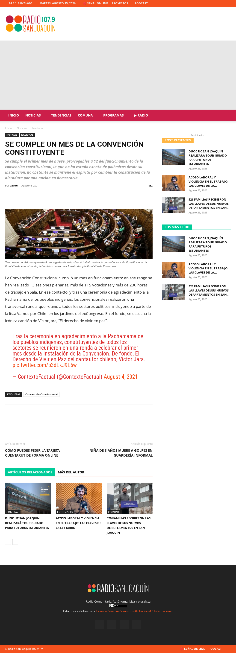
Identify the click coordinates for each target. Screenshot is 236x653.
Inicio (13, 115)
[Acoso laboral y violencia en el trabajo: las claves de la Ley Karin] (79, 498)
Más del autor (71, 472)
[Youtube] (227, 3)
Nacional (27, 134)
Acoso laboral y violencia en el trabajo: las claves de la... (208, 181)
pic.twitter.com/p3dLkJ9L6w (44, 365)
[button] (225, 116)
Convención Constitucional (41, 394)
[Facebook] (204, 3)
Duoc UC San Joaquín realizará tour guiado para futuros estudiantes (27, 523)
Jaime (14, 185)
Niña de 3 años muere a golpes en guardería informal (121, 453)
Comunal (12, 512)
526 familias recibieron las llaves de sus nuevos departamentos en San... (209, 203)
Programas (113, 115)
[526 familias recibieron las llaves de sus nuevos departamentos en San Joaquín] (130, 498)
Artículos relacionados (30, 472)
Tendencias (61, 115)
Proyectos (120, 3)
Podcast (141, 3)
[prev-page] (8, 542)
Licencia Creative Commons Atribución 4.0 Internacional (134, 611)
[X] (219, 3)
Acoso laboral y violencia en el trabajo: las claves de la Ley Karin (78, 523)
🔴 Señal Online (95, 3)
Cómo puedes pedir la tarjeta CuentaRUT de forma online (32, 453)
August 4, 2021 (121, 376)
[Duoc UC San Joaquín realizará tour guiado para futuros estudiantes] (28, 498)
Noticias (33, 115)
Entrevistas (65, 512)
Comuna (85, 115)
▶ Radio (141, 115)
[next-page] (15, 542)
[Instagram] (212, 3)
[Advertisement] (118, 75)
